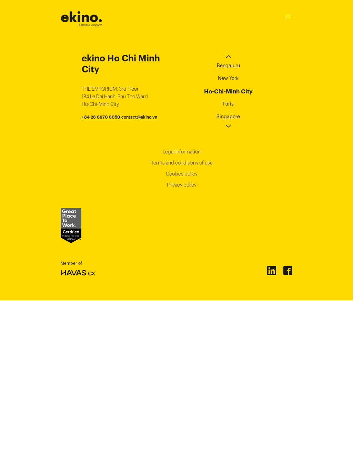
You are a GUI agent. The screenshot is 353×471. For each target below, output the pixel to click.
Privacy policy (181, 184)
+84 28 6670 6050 (101, 117)
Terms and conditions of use (182, 162)
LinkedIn (271, 270)
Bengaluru (228, 65)
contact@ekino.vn (139, 117)
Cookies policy (182, 173)
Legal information (182, 151)
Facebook (287, 270)
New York (228, 78)
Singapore (228, 116)
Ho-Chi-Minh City (228, 91)
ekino (81, 17)
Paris (228, 103)
